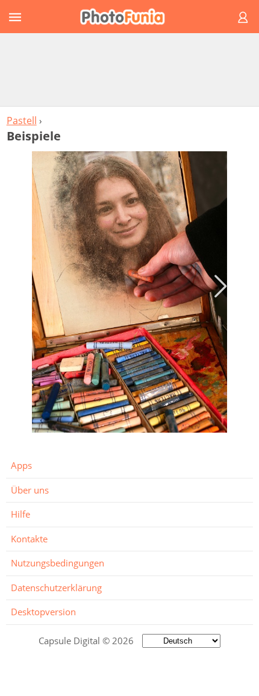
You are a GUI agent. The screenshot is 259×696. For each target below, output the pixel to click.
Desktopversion (43, 612)
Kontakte (29, 539)
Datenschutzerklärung (56, 588)
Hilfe (20, 514)
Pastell (22, 120)
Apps (21, 465)
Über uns (30, 490)
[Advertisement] (129, 69)
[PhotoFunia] (127, 16)
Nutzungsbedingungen (57, 563)
